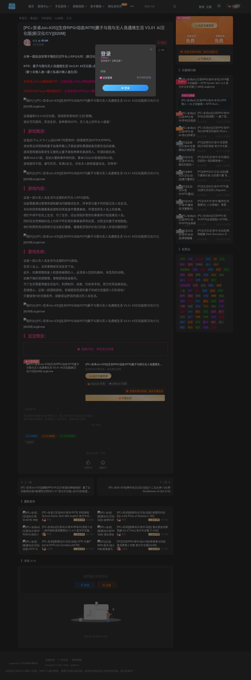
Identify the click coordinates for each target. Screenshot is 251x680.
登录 (127, 88)
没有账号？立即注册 (111, 60)
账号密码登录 (144, 77)
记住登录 (107, 77)
